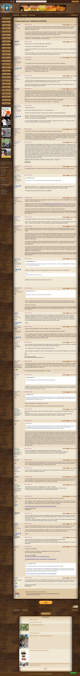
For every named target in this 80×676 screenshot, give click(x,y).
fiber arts (6, 57)
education (6, 70)
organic (21, 18)
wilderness (6, 54)
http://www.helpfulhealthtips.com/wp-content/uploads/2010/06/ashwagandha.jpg (40, 559)
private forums (6, 100)
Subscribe (7, 1)
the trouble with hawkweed (36, 625)
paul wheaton (17, 57)
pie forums (6, 96)
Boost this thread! (46, 613)
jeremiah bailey (17, 141)
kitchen (6, 41)
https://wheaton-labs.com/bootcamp (33, 594)
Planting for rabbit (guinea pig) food (39, 650)
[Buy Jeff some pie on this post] (67, 374)
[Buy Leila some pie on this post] (67, 409)
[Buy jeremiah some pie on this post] (67, 142)
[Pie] (11, 1)
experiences (6, 77)
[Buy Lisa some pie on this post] (67, 496)
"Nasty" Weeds (33, 619)
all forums (6, 103)
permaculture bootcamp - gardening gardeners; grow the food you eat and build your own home (49, 664)
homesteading (6, 31)
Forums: (17, 18)
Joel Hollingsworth (18, 197)
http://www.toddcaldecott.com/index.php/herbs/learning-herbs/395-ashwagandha (40, 506)
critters (6, 25)
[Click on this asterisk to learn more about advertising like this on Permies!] (67, 10)
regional (6, 67)
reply (45, 602)
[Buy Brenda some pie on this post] (67, 342)
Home (2, 1)
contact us (20, 674)
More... (45, 668)
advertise (24, 674)
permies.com (6, 93)
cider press (6, 83)
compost (45, 148)
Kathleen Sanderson (16, 313)
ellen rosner (16, 546)
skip (6, 74)
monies (6, 38)
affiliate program (29, 674)
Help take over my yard (35, 622)
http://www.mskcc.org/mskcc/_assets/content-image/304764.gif (37, 556)
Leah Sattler (16, 88)
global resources (6, 80)
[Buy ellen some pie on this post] (67, 546)
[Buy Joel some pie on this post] (67, 197)
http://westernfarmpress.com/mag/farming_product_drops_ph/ (54, 203)
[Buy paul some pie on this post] (67, 57)
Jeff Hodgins (16, 374)
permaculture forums (6, 18)
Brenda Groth (17, 341)
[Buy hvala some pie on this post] (67, 513)
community (6, 51)
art (6, 61)
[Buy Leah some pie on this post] (67, 88)
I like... (15, 184)
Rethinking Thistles (34, 633)
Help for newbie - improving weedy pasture (40, 635)
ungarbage (6, 48)
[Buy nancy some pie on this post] (67, 361)
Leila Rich (16, 408)
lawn (25, 18)
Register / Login (75, 1)
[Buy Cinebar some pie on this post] (67, 41)
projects (6, 87)
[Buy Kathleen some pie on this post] (67, 313)
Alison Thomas (17, 24)
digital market (6, 90)
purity (6, 44)
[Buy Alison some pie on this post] (67, 24)
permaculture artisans (6, 64)
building (6, 28)
